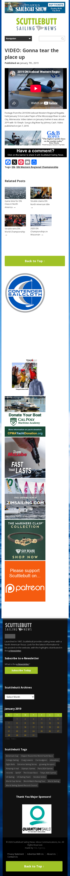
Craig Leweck (27, 760)
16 (25, 727)
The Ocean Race (31, 772)
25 (42, 731)
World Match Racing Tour (34, 781)
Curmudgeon (41, 760)
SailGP (18, 772)
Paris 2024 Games (45, 768)
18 (42, 727)
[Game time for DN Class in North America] (15, 198)
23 (25, 731)
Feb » (13, 738)
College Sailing (12, 760)
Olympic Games (28, 768)
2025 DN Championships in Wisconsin (39, 231)
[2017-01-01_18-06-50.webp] (33, 819)
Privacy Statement (15, 854)
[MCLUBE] (25, 477)
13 (58, 723)
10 (34, 723)
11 (42, 723)
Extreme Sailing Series (27, 764)
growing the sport (47, 764)
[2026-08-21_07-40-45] (35, 12)
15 (17, 727)
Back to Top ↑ (35, 261)
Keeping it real (12, 768)
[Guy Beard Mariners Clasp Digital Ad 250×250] (25, 559)
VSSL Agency (39, 847)
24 (34, 731)
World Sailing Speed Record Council (21, 785)
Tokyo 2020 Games (48, 772)
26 (50, 731)
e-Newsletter (14, 650)
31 (34, 735)
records (9, 772)
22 (17, 731)
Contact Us (12, 856)
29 (17, 735)
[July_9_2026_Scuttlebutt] (25, 436)
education (54, 760)
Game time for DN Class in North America (13, 204)
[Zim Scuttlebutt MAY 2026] (25, 518)
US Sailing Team (24, 777)
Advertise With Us (35, 854)
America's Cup (12, 756)
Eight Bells (10, 764)
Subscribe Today (21, 670)
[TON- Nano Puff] (25, 394)
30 (25, 735)
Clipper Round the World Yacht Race (37, 756)
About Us (51, 854)
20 (58, 727)
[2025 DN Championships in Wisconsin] (41, 225)
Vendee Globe (39, 777)
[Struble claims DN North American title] (41, 198)
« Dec (7, 738)
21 (9, 731)
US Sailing (10, 777)
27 (58, 731)
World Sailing (53, 781)
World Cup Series (13, 781)
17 (34, 727)
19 (50, 727)
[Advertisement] (25, 334)
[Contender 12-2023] (25, 312)
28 (9, 735)
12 (50, 723)
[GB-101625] (36, 144)
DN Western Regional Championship (37, 167)
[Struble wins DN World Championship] (15, 225)
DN (13, 167)
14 (9, 727)
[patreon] (25, 600)
